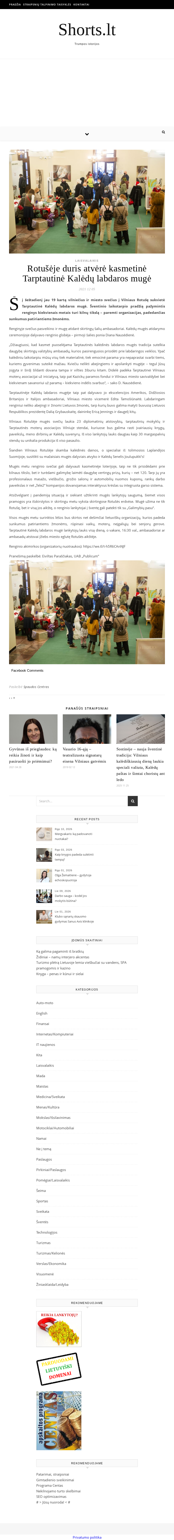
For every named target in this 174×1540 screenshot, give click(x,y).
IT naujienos (45, 1044)
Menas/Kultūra (47, 1107)
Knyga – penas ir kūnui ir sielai (60, 973)
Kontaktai (81, 4)
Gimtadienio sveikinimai (55, 1480)
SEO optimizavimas (51, 1496)
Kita (39, 1055)
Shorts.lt (87, 29)
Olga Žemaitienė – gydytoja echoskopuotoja (73, 877)
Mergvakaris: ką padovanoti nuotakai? (73, 836)
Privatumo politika (87, 1537)
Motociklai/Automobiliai (55, 1128)
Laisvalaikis (87, 261)
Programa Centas (49, 1485)
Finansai (42, 1023)
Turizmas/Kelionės (50, 1253)
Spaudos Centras (36, 687)
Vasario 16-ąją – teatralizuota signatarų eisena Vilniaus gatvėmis (84, 755)
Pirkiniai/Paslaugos (51, 1169)
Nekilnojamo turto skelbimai (58, 1491)
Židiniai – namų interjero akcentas (62, 957)
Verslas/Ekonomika (51, 1263)
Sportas (42, 1201)
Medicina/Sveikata (50, 1096)
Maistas (42, 1086)
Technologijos (46, 1232)
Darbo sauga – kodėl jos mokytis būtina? (71, 898)
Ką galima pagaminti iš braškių (60, 951)
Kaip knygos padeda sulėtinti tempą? (74, 857)
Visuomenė (45, 1274)
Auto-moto (44, 1003)
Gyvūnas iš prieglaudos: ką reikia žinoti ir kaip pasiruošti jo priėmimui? (33, 755)
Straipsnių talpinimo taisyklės (47, 4)
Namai (41, 1138)
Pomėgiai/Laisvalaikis (53, 1180)
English (41, 1013)
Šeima (41, 1190)
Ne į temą (43, 1149)
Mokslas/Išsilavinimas (53, 1117)
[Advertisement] (87, 93)
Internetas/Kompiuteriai (54, 1034)
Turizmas (43, 1242)
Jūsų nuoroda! (53, 1502)
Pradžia (15, 4)
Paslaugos (44, 1159)
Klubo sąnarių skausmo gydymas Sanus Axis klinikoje (74, 918)
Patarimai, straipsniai (52, 1474)
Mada (40, 1076)
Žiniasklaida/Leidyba (52, 1284)
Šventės (42, 1222)
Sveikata (42, 1211)
